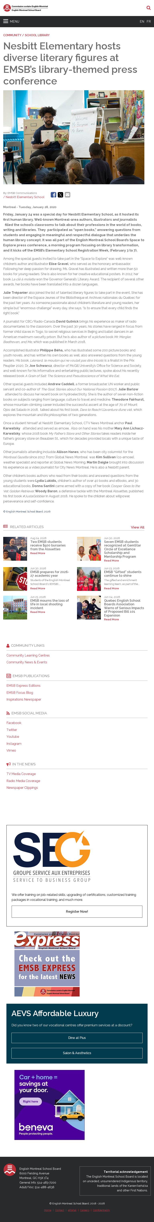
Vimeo (11, 750)
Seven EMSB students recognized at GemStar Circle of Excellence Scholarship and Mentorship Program (122, 549)
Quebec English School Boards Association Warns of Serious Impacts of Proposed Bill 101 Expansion (124, 608)
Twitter (11, 730)
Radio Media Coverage (23, 781)
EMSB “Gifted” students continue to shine (122, 573)
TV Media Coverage (21, 774)
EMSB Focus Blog (19, 693)
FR (149, 21)
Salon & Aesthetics (77, 1053)
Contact (59, 1210)
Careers (84, 1210)
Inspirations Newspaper (23, 699)
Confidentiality (101, 1210)
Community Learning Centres (28, 655)
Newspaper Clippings (22, 788)
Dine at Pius (77, 1038)
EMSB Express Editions (23, 686)
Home (47, 1210)
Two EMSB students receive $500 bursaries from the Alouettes (48, 545)
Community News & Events (26, 662)
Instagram (13, 744)
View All (137, 527)
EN (142, 21)
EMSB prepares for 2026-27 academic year (49, 573)
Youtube (12, 737)
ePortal (72, 1210)
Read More (37, 553)
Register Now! (77, 911)
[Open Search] (149, 8)
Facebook (13, 723)
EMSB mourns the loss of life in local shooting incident (49, 604)
